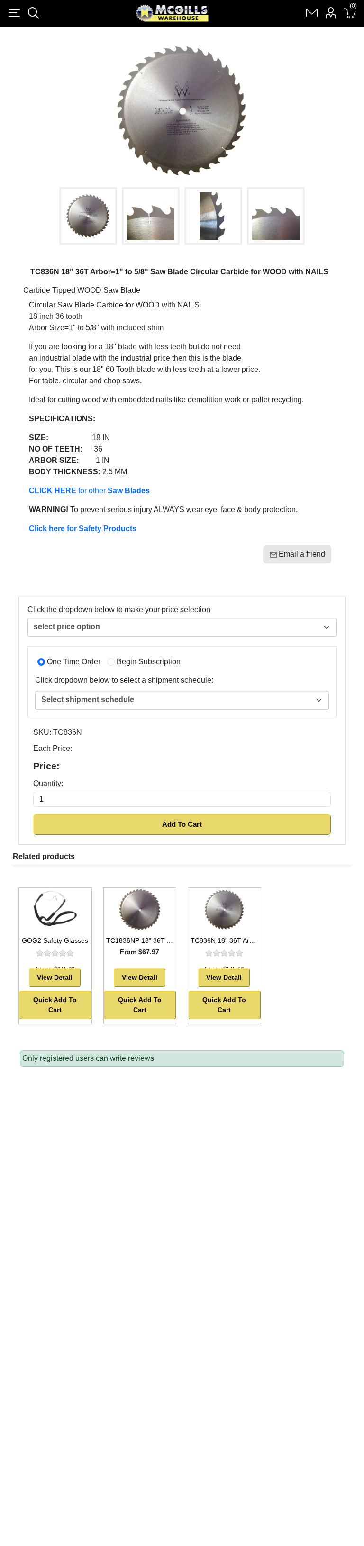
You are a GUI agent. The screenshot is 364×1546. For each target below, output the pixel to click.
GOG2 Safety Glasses (55, 940)
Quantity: (48, 783)
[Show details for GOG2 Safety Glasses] (55, 909)
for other (89, 491)
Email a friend (302, 554)
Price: (46, 766)
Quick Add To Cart (55, 1004)
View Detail (55, 977)
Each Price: (52, 748)
